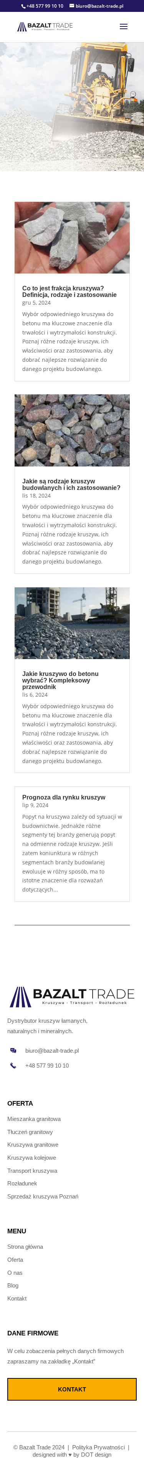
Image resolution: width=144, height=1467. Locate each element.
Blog (12, 1285)
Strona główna (25, 1246)
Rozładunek (22, 1183)
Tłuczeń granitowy (30, 1132)
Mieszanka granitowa (34, 1119)
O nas (15, 1272)
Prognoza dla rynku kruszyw (63, 797)
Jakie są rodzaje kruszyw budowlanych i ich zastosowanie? (71, 484)
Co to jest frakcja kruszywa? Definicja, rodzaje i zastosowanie (69, 291)
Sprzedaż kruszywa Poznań (42, 1196)
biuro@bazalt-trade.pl (52, 1050)
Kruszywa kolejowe (31, 1157)
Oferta (15, 1259)
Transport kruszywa (32, 1170)
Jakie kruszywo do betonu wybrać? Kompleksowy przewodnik (60, 680)
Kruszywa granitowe (32, 1144)
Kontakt (16, 1298)
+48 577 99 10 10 (44, 6)
